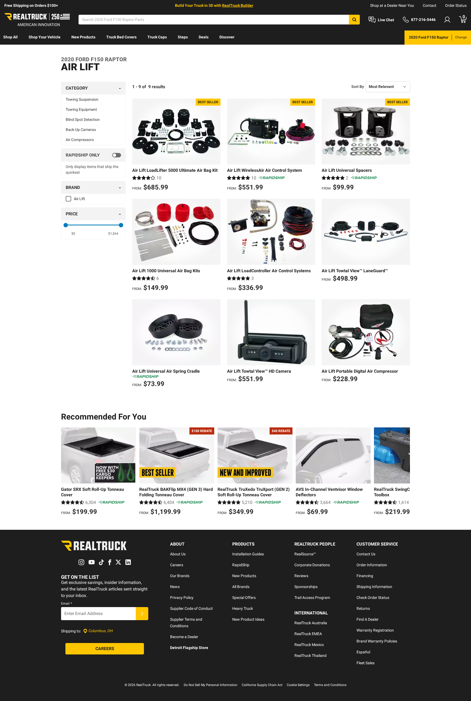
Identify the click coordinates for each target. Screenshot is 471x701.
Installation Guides (248, 554)
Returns (363, 608)
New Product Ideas (248, 619)
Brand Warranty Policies (377, 641)
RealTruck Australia (310, 623)
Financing (365, 576)
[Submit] (142, 613)
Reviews (301, 576)
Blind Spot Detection (83, 119)
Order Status (456, 5)
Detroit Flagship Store (189, 647)
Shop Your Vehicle (45, 37)
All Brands (240, 586)
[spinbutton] (73, 233)
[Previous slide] (66, 472)
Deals (204, 37)
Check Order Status (373, 597)
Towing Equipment (81, 109)
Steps (183, 37)
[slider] (66, 225)
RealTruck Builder (237, 5)
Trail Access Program (312, 597)
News (175, 586)
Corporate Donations (312, 565)
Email (66, 603)
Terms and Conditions (330, 685)
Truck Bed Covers (121, 37)
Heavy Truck (242, 608)
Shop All (10, 37)
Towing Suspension (82, 99)
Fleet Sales (366, 663)
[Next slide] (404, 472)
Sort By (357, 86)
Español (363, 652)
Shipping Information (374, 586)
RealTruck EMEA (308, 634)
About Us (178, 554)
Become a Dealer (184, 637)
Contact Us (366, 554)
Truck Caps (157, 37)
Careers (176, 565)
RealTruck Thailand (310, 655)
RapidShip (240, 565)
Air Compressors (80, 139)
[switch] (93, 155)
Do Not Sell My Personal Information (210, 685)
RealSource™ (305, 554)
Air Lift (79, 199)
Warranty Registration (375, 630)
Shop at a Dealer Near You (392, 5)
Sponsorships (306, 586)
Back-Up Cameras (81, 129)
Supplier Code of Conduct (191, 608)
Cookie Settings (298, 685)
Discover (226, 37)
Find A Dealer (368, 619)
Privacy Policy (182, 597)
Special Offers (244, 597)
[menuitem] (10, 37)
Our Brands (179, 576)
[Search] (354, 20)
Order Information (372, 565)
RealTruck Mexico (309, 644)
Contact (429, 5)
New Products (83, 37)
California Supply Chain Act (262, 685)
